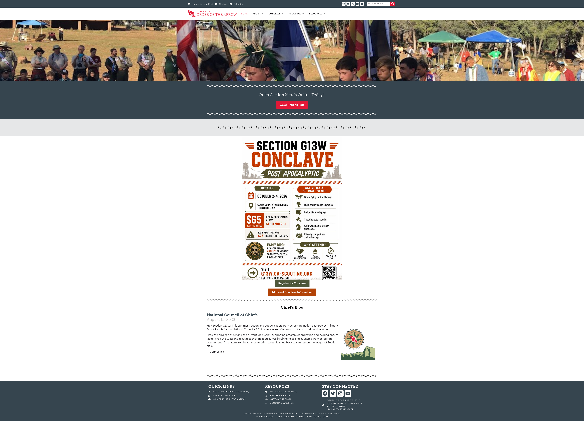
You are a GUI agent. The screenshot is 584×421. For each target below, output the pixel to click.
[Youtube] (357, 4)
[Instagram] (353, 4)
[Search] (392, 4)
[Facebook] (344, 4)
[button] (3, 50)
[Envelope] (362, 4)
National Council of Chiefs (232, 315)
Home (244, 14)
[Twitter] (348, 4)
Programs (295, 14)
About (257, 14)
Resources (315, 14)
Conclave (274, 14)
